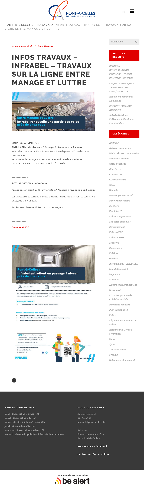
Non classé (115, 290)
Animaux (114, 142)
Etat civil (114, 242)
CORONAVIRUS (117, 179)
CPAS (112, 184)
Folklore (114, 253)
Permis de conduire (119, 304)
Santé (112, 339)
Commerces (115, 174)
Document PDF (20, 227)
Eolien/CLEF (116, 232)
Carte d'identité (117, 163)
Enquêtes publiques (119, 221)
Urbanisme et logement (122, 360)
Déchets (113, 190)
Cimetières (115, 169)
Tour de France (117, 349)
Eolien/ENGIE (116, 237)
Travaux (42, 24)
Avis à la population (120, 148)
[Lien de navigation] (72, 11)
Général (113, 258)
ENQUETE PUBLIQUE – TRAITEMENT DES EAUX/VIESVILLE (121, 87)
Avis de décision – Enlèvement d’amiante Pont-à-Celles (121, 119)
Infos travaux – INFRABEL (123, 263)
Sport (112, 344)
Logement (114, 274)
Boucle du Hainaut (119, 158)
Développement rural (121, 195)
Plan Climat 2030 (118, 309)
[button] (124, 12)
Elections (114, 205)
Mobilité (114, 279)
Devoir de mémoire (119, 200)
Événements (115, 248)
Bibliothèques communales (124, 153)
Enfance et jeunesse (120, 216)
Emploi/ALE (115, 211)
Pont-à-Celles (18, 24)
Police (112, 315)
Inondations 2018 (118, 269)
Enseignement (117, 226)
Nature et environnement (123, 284)
